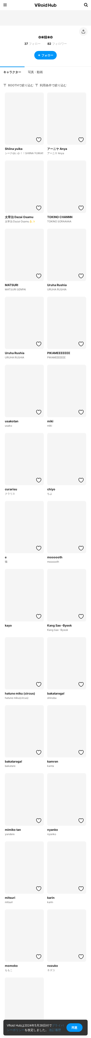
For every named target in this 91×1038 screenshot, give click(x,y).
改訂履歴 (55, 1030)
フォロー (47, 55)
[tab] (12, 71)
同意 (74, 1027)
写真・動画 (35, 72)
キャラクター (12, 72)
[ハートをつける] (38, 139)
